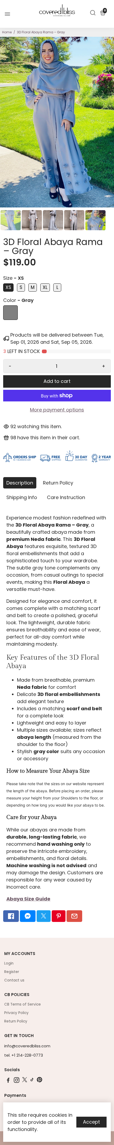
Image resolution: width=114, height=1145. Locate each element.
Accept (91, 1122)
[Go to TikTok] (32, 1081)
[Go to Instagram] (16, 1081)
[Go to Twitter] (44, 916)
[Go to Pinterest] (59, 916)
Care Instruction (66, 497)
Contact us (14, 980)
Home (7, 32)
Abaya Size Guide (28, 898)
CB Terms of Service (22, 1004)
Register (11, 971)
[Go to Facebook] (11, 916)
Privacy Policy (16, 1012)
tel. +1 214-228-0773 (23, 1055)
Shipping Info (21, 497)
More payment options (57, 409)
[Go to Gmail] (74, 916)
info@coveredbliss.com (27, 1046)
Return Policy (58, 482)
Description (19, 482)
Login (9, 963)
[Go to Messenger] (28, 916)
